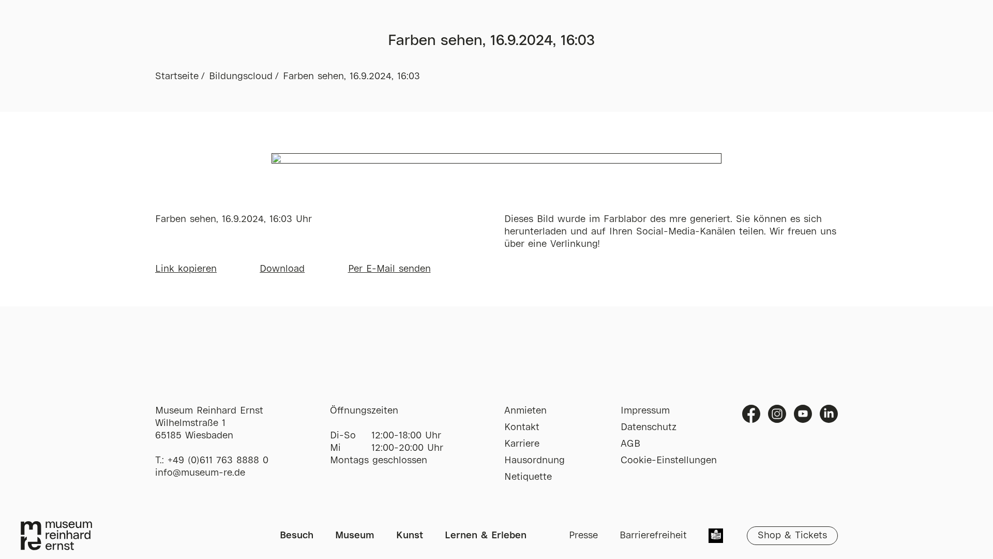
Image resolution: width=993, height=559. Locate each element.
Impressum (645, 411)
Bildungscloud (241, 76)
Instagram (777, 414)
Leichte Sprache (715, 536)
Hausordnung (534, 461)
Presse (583, 536)
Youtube (803, 414)
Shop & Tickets (792, 536)
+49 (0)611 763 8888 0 (218, 461)
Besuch (296, 536)
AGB (630, 444)
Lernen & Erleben (485, 536)
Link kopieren (186, 269)
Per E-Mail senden (389, 269)
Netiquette (528, 477)
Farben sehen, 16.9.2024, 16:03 (351, 76)
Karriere (521, 444)
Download (282, 269)
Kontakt (521, 427)
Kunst (409, 536)
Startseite (177, 76)
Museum (354, 536)
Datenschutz (648, 427)
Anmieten (525, 411)
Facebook (751, 414)
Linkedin (829, 414)
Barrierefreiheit (653, 536)
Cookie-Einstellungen (669, 461)
